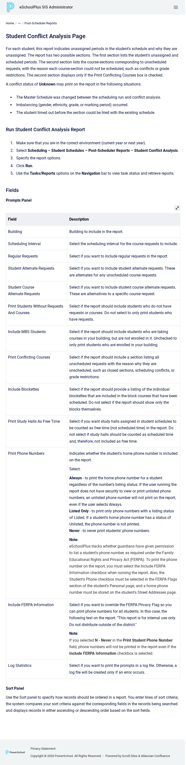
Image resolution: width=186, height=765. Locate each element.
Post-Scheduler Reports (40, 23)
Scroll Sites (130, 756)
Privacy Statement (43, 748)
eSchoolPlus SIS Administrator (46, 7)
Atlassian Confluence (155, 756)
